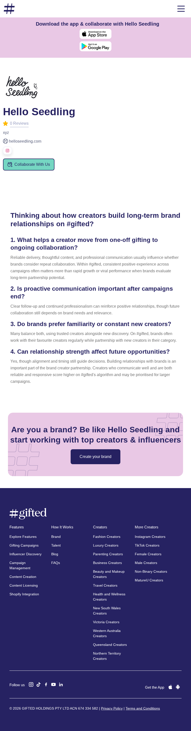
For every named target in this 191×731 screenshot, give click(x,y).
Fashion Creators (106, 537)
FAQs (55, 563)
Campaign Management (19, 565)
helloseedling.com (25, 141)
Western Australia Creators (107, 633)
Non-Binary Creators (151, 571)
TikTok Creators (147, 545)
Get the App (154, 687)
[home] (9, 8)
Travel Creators (105, 585)
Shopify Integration (24, 594)
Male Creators (146, 563)
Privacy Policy (112, 708)
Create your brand (95, 456)
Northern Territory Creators (107, 656)
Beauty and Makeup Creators (109, 574)
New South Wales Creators (107, 610)
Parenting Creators (108, 554)
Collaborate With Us (32, 164)
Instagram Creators (150, 537)
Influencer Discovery (25, 554)
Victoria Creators (106, 622)
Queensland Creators (110, 645)
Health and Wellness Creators (109, 596)
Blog (54, 554)
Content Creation (22, 577)
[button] (181, 8)
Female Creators (148, 554)
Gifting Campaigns (24, 545)
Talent (56, 545)
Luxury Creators (105, 545)
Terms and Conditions (143, 708)
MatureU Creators (149, 580)
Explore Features (23, 537)
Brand (56, 537)
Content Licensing (23, 585)
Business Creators (107, 563)
